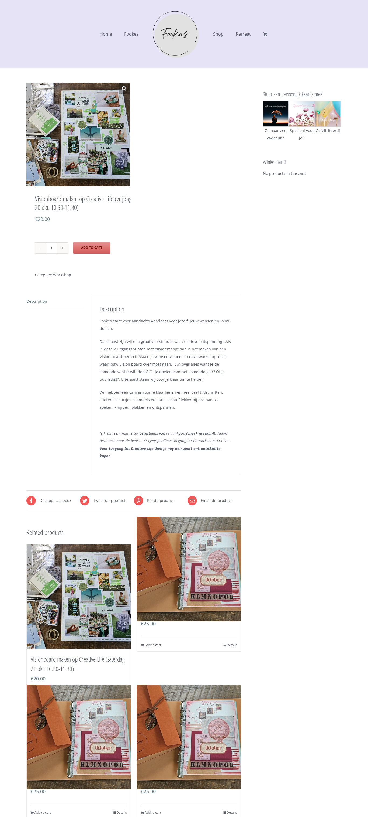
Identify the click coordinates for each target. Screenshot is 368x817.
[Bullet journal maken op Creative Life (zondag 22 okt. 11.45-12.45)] (79, 737)
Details (232, 644)
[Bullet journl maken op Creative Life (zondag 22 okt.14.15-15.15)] (189, 737)
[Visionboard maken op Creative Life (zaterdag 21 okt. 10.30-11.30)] (79, 596)
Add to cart (91, 247)
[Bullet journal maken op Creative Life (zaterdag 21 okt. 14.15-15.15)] (189, 569)
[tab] (54, 301)
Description (36, 301)
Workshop (62, 274)
